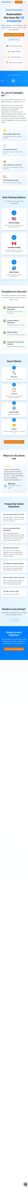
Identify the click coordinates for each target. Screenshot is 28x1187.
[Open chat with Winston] (25, 1184)
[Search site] (13, 2)
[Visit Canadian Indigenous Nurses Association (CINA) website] (9, 81)
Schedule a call (14, 39)
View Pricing (14, 620)
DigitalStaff (6, 2)
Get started (19, 2)
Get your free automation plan (14, 34)
